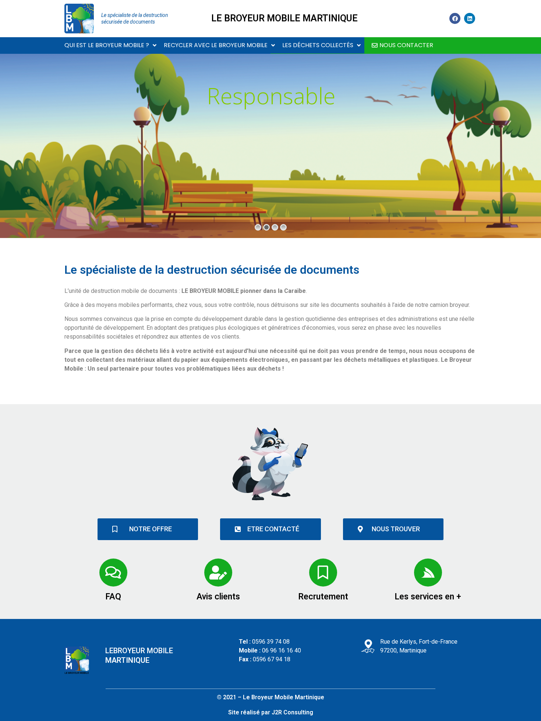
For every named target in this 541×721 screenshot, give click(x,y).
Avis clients (218, 597)
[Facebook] (454, 18)
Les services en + (428, 597)
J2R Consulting (292, 712)
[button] (402, 45)
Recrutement (323, 597)
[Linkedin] (469, 18)
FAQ (113, 597)
